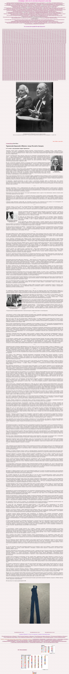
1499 (41, 51)
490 (49, 5)
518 (9, 36)
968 (45, 42)
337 (32, 33)
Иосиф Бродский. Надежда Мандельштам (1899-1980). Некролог (45, 11)
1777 (5, 56)
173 (19, 31)
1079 (59, 44)
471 (60, 35)
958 (29, 42)
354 (60, 33)
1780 (10, 56)
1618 (16, 53)
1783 (16, 56)
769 (39, 39)
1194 (26, 46)
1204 (45, 46)
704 (60, 38)
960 (32, 42)
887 (40, 41)
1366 (39, 49)
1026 (20, 43)
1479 (3, 51)
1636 (51, 53)
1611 (3, 53)
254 (24, 32)
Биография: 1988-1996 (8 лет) (30, 3)
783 (62, 39)
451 (27, 35)
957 (27, 42)
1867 (51, 57)
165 (6, 31)
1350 (8, 49)
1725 (32, 55)
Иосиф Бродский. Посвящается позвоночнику (41, 10)
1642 (62, 53)
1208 (53, 46)
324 (11, 33)
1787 (24, 56)
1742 (64, 55)
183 (35, 31)
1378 (62, 49)
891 (47, 41)
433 (62, 34)
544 (52, 36)
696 (47, 38)
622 (52, 37)
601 (17, 37)
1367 (41, 49)
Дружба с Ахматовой (37, 5)
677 (14, 38)
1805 (59, 56)
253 (22, 32)
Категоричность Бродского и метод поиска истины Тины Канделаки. (43, 20)
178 (27, 31)
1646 (7, 54)
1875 (3, 58)
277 (62, 32)
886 (39, 41)
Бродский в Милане (39, 7)
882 (32, 41)
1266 (37, 47)
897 (57, 41)
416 (34, 34)
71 (52, 29)
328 (24, 7)
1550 (12, 52)
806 (35, 40)
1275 (55, 47)
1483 (10, 51)
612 (35, 37)
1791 (32, 56)
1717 (16, 55)
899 (60, 41)
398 (4, 34)
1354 (16, 49)
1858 (33, 57)
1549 (10, 52)
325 (12, 33)
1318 (10, 48)
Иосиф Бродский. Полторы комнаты (17, 14)
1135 (39, 45)
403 (12, 34)
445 (17, 35)
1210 (57, 46)
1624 (28, 53)
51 (23, 29)
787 (4, 40)
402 (11, 34)
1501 (45, 51)
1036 (39, 43)
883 (34, 41)
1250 (7, 47)
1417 (10, 50)
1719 (20, 55)
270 (50, 32)
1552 (16, 52)
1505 (53, 51)
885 (37, 41)
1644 (3, 54)
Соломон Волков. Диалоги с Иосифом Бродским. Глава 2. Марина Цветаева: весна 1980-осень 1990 (46, 15)
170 (14, 31)
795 (17, 40)
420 (40, 34)
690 (37, 38)
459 (40, 35)
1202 (41, 46)
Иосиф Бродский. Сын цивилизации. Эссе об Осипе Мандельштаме (15, 9)
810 (42, 40)
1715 (12, 55)
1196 (30, 46)
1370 (47, 49)
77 (60, 29)
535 (37, 36)
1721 (24, 55)
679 (17, 38)
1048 (62, 43)
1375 (57, 49)
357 (65, 33)
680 (19, 38)
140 (29, 30)
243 (6, 32)
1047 (60, 43)
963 (37, 42)
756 (17, 39)
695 (45, 38)
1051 (5, 44)
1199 (35, 46)
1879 (10, 58)
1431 (37, 50)
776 (50, 39)
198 (44, 5)
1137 (43, 45)
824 (65, 40)
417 (35, 34)
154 (52, 30)
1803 (55, 56)
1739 (59, 55)
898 (58, 41)
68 (48, 29)
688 (32, 38)
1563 (37, 52)
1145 (59, 45)
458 (39, 35)
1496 (35, 51)
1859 (35, 57)
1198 (33, 46)
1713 (8, 55)
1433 (41, 50)
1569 (49, 52)
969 (47, 42)
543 (50, 36)
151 (47, 30)
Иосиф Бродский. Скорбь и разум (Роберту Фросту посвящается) (29, 13)
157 (57, 30)
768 (37, 39)
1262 (30, 47)
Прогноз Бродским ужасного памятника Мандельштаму (44, 19)
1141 (51, 45)
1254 (14, 47)
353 (58, 33)
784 (63, 39)
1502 (47, 51)
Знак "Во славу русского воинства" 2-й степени (56, 22)
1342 (57, 48)
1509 (60, 51)
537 (40, 36)
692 (40, 38)
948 (12, 42)
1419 (14, 50)
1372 (51, 49)
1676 (64, 54)
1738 (57, 55)
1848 (14, 57)
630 (65, 37)
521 (14, 36)
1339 (51, 48)
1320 (14, 48)
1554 (20, 52)
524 (19, 36)
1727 (35, 55)
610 (32, 37)
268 (47, 32)
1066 (33, 44)
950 (16, 42)
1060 (22, 44)
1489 (22, 51)
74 (56, 29)
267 (45, 32)
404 (14, 34)
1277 (59, 47)
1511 (64, 51)
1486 (16, 51)
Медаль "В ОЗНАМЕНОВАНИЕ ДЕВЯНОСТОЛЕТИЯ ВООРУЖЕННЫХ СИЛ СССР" (19, 22)
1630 (39, 53)
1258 (22, 47)
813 (47, 40)
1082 (64, 44)
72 (53, 29)
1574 (59, 52)
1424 (24, 50)
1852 (22, 57)
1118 (7, 45)
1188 (14, 46)
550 (62, 36)
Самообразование (39, 4)
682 (22, 38)
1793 (35, 56)
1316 (7, 48)
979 (63, 42)
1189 (16, 46)
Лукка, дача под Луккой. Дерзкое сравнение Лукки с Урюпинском (54, 7)
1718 (18, 55)
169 (12, 31)
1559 (30, 52)
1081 (62, 44)
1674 (60, 54)
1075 (51, 44)
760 (24, 39)
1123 (16, 45)
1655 (24, 54)
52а (26, 29)
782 (60, 39)
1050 (3, 44)
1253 (12, 47)
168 (11, 31)
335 (29, 33)
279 (65, 32)
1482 (8, 51)
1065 (32, 44)
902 (65, 41)
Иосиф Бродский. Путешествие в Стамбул (30, 14)
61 (38, 29)
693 (42, 38)
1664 (41, 54)
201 (65, 31)
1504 (51, 51)
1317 (8, 48)
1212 (60, 46)
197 (58, 31)
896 (55, 41)
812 (45, 40)
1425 (26, 50)
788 (6, 40)
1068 (37, 44)
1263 (32, 47)
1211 (59, 46)
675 (11, 38)
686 (29, 38)
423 (45, 34)
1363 (33, 49)
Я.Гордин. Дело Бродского (28, 5)
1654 (22, 54)
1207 (51, 46)
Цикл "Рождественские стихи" (59, 3)
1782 (14, 56)
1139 (47, 45)
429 (55, 34)
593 (4, 37)
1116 (3, 45)
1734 (49, 55)
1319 (12, 48)
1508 (59, 51)
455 (34, 35)
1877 (7, 58)
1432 (39, 50)
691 (39, 38)
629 (63, 37)
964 (39, 42)
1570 (51, 52)
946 (9, 42)
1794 (37, 56)
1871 (59, 57)
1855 (28, 57)
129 (11, 30)
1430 (35, 50)
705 (62, 38)
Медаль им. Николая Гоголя (53, 21)
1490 (24, 51)
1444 (62, 50)
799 (24, 40)
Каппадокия (9, 8)
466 (52, 35)
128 (9, 30)
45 (15, 29)
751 (9, 39)
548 (58, 36)
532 (32, 36)
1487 (18, 51)
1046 (59, 43)
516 (6, 36)
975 (57, 42)
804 (32, 40)
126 (6, 30)
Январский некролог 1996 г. (15, 6)
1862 (41, 57)
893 (50, 41)
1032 (32, 43)
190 (47, 31)
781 (58, 39)
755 (16, 39)
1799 (47, 56)
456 (35, 35)
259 (32, 32)
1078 (57, 44)
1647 (8, 54)
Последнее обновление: (34, 23)
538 (42, 36)
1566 (43, 52)
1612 (5, 53)
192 (50, 31)
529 (27, 36)
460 (42, 35)
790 (9, 40)
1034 (35, 43)
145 (37, 30)
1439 (53, 50)
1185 (8, 46)
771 (42, 39)
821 (60, 40)
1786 (22, 56)
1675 (62, 54)
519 (11, 36)
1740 (60, 55)
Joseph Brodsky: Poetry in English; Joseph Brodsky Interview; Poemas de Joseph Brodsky (24, 21)
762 (27, 39)
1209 (55, 46)
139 (27, 30)
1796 (41, 56)
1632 (43, 53)
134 (19, 30)
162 (65, 30)
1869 (55, 57)
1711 (5, 55)
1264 (33, 47)
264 (40, 32)
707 (65, 38)
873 (17, 41)
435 (65, 34)
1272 (49, 47)
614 (39, 37)
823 (63, 40)
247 (12, 32)
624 (55, 37)
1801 (51, 56)
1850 (18, 57)
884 (35, 41)
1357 (22, 49)
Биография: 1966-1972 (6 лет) (9, 3)
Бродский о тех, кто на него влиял (46, 13)
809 (40, 40)
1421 (18, 50)
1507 (57, 51)
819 (57, 40)
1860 (37, 57)
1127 (24, 45)
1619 (18, 53)
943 (4, 42)
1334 (41, 48)
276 (60, 32)
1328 (30, 48)
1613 (7, 53)
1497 (37, 51)
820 (58, 40)
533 (34, 36)
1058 (18, 44)
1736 (53, 55)
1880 (12, 58)
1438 (51, 50)
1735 (51, 55)
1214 (64, 46)
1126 (22, 45)
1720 (22, 55)
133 (17, 30)
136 (22, 30)
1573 (57, 52)
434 (63, 34)
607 (27, 37)
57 (33, 29)
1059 (20, 44)
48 (19, 29)
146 (39, 30)
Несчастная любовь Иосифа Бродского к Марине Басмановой (52, 4)
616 (42, 37)
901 (63, 41)
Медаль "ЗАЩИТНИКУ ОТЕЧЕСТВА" (41, 22)
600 (16, 37)
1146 (60, 45)
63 (41, 29)
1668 (49, 54)
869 (11, 41)
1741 (62, 55)
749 (6, 39)
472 (62, 35)
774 (47, 39)
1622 (24, 53)
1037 (41, 43)
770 (40, 39)
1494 (32, 51)
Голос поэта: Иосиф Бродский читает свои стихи (20, 4)
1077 (55, 44)
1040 (47, 43)
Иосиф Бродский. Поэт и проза (60, 9)
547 (57, 36)
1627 (33, 53)
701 (55, 38)
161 (63, 30)
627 (60, 37)
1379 (64, 49)
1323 (20, 48)
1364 (35, 49)
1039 (45, 43)
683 (24, 38)
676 (12, 38)
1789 (28, 56)
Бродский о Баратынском (23, 8)
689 (35, 38)
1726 (33, 55)
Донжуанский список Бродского (59, 19)
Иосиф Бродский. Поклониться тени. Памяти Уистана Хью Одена (23, 11)
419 (39, 34)
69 (49, 29)
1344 (60, 48)
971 (50, 42)
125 (4, 30)
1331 (35, 48)
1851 (20, 57)
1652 (18, 54)
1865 (47, 57)
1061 (24, 44)
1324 (22, 48)
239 (47, 5)
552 (65, 36)
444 (16, 35)
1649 (12, 54)
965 (40, 42)
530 (29, 36)
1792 (33, 56)
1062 (26, 44)
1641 (60, 53)
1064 (30, 44)
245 (9, 32)
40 (8, 29)
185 (39, 31)
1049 (64, 43)
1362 (32, 49)
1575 (60, 52)
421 (42, 34)
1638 (55, 53)
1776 (3, 56)
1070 (41, 44)
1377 (60, 49)
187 (42, 31)
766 (34, 39)
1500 (43, 51)
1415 (7, 50)
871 (14, 41)
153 (50, 30)
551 (63, 36)
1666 (45, 54)
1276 (57, 47)
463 (47, 35)
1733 (47, 55)
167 (9, 31)
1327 (28, 48)
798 (22, 40)
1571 (53, 52)
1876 (5, 58)
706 (63, 38)
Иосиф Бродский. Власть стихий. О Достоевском (46, 9)
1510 (62, 51)
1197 (32, 46)
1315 (5, 48)
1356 (20, 49)
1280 (64, 47)
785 (65, 39)
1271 (47, 47)
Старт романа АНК (8, 19)
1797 (43, 56)
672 (6, 38)
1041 (49, 43)
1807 (62, 56)
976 (58, 42)
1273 (51, 47)
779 (55, 39)
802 (29, 40)
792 (12, 40)
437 (4, 35)
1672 (57, 54)
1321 (16, 48)
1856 (30, 57)
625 (57, 37)
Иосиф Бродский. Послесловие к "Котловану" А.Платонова (18, 12)
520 (12, 36)
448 (22, 35)
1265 (35, 47)
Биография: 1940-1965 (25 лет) (57, 2)
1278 (60, 47)
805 (34, 40)
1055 (12, 44)
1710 (3, 55)
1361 (30, 49)
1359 (26, 49)
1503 (49, 51)
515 (4, 36)
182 (34, 31)
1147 (62, 45)
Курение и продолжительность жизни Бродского (23, 20)
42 (11, 29)
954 (22, 42)
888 (42, 41)
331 (22, 33)
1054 (10, 44)
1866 (49, 57)
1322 (18, 48)
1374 (55, 49)
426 (50, 34)
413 (29, 34)
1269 (43, 47)
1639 (57, 53)
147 (40, 30)
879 (27, 41)
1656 (26, 54)
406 (17, 34)
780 (57, 39)
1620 (20, 53)
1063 (28, 44)
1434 (43, 50)
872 (16, 41)
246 (11, 32)
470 (58, 35)
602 (19, 37)
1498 (39, 51)
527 (24, 36)
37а (4, 29)
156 (55, 30)
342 (40, 33)
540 (45, 36)
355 (62, 33)
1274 (53, 47)
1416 (8, 50)
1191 (20, 46)
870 (12, 41)
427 (52, 34)
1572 (55, 52)
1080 (60, 44)
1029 (26, 43)
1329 (32, 48)
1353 (14, 49)
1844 (7, 57)
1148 (64, 45)
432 (60, 34)
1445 (64, 50)
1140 (49, 45)
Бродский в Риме (32, 7)
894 (52, 41)
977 (60, 42)
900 (62, 41)
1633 (45, 53)
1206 (49, 46)
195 (55, 31)
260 (34, 32)
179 (29, 31)
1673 (59, 54)
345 (45, 33)
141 (63, 5)
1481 (7, 51)
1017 (3, 43)
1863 (43, 57)
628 (62, 37)
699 (52, 38)
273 (55, 32)
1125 (20, 45)
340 (37, 33)
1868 (53, 57)
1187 (12, 46)
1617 (14, 53)
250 (17, 32)
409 (22, 34)
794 (16, 40)
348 (50, 33)
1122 (14, 45)
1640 (59, 53)
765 (32, 39)
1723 (28, 55)
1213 (62, 46)
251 (19, 32)
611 (34, 37)
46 (16, 29)
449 (24, 35)
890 (45, 41)
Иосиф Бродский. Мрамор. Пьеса (32, 9)
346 (47, 33)
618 (45, 37)
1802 (53, 56)
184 (37, 31)
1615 (10, 53)
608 (29, 37)
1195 (28, 46)
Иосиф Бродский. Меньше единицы (59, 13)
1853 (24, 57)
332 (24, 33)
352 (57, 33)
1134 (37, 45)
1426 (28, 50)
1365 (37, 49)
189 (45, 31)
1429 (33, 50)
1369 (45, 49)
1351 (10, 49)
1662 (37, 54)
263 (39, 32)
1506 (55, 51)
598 (12, 37)
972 (52, 42)
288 (49, 2)
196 (57, 31)
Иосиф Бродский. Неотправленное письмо (35, 8)
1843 (5, 57)
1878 (8, 58)
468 (55, 35)
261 (35, 32)
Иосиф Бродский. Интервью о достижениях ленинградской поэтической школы (20, 10)
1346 (64, 48)
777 (52, 39)
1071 (43, 44)
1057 (16, 44)
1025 (18, 43)
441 (11, 35)
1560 (32, 52)
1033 (33, 43)
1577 (64, 52)
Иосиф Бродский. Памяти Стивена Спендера (11, 13)
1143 (55, 45)
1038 (43, 43)
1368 (43, 49)
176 (24, 31)
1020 (8, 43)
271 (52, 32)
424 (47, 34)
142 (32, 30)
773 (45, 39)
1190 (18, 46)
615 (40, 37)
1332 (37, 48)
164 (4, 31)
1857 (32, 57)
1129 (28, 45)
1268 (41, 47)
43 (12, 29)
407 (19, 34)
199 (62, 31)
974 (55, 42)
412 (27, 34)
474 (65, 35)
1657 (28, 54)
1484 (12, 51)
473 (63, 35)
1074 (49, 44)
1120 (10, 45)
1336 (45, 48)
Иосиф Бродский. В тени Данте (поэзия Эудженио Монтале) (48, 14)
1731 (43, 55)
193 (52, 31)
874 (19, 41)
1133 (35, 45)
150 (45, 30)
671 (50, 2)
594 (6, 37)
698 (50, 38)
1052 (7, 44)
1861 (39, 57)
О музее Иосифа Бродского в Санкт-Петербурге (37, 2)
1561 (33, 52)
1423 (22, 50)
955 (24, 42)
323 (9, 33)
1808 (64, 56)
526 (22, 36)
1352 (12, 49)
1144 (57, 45)
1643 (64, 53)
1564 (39, 52)
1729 (39, 55)
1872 (60, 57)
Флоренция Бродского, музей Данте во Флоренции (12, 7)
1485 (14, 51)
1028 (24, 43)
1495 (33, 51)
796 (19, 40)
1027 (22, 43)
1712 (7, 55)
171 (16, 31)
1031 (30, 43)
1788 (26, 56)
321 (6, 33)
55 (30, 29)
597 (11, 37)
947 (11, 42)
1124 (18, 45)
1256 (18, 47)
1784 (18, 56)
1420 (16, 50)
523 (17, 36)
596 (9, 37)
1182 (3, 46)
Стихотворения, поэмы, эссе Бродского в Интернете (44, 3)
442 (12, 35)
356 (63, 33)
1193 (24, 46)
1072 (45, 44)
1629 (37, 53)
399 (6, 34)
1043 (53, 43)
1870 (57, 57)
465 (50, 35)
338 (34, 33)
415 (32, 34)
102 (46, 5)
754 (14, 39)
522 (16, 36)
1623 (26, 53)
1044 (55, 43)
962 (35, 42)
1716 (14, 55)
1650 (14, 54)
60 (37, 29)
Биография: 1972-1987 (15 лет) (20, 3)
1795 (39, 56)
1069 (39, 44)
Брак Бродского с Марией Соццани (41, 6)
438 (6, 35)
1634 (47, 53)
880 (29, 41)
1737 (55, 55)
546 (55, 36)
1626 (32, 53)
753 (12, 39)
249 (16, 32)
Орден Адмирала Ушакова (43, 21)
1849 (16, 57)
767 (35, 39)
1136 (41, 45)
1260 (26, 47)
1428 (32, 50)
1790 (30, 56)
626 (58, 37)
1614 (8, 53)
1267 (39, 47)
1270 (45, 47)
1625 (30, 53)
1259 (24, 47)
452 (29, 35)
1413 (3, 50)
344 (26, 7)
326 (14, 33)
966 (42, 42)
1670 (53, 54)
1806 (60, 56)
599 (14, 37)
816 (52, 40)
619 (47, 37)
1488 (20, 51)
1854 (26, 57)
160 (62, 30)
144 (35, 30)
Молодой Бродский (32, 4)
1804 (57, 56)
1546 (5, 52)
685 (27, 38)
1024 (16, 43)
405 (16, 34)
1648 (10, 54)
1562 (35, 52)
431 (58, 34)
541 (47, 36)
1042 (51, 43)
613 (37, 37)
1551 (14, 52)
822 (62, 40)
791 (11, 40)
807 (37, 40)
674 (9, 38)
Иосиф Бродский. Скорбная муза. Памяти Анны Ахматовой (52, 8)
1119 (8, 45)
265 (42, 32)
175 (22, 31)
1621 (22, 53)
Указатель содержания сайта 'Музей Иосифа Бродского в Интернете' (18, 2)
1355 (18, 49)
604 (22, 37)
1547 (7, 52)
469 (57, 35)
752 (11, 39)
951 (17, 42)
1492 (28, 51)
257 (29, 32)
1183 (5, 46)
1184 (7, 46)
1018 (5, 43)
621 (50, 37)
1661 (35, 54)
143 (34, 30)
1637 (53, 53)
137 (24, 30)
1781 (12, 56)
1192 (22, 46)
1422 (20, 50)
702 (57, 38)
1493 (30, 51)
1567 (45, 52)
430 (57, 34)
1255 (16, 47)
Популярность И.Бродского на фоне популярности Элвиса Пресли (23, 19)
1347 (3, 49)
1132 (33, 45)
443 (14, 35)
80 (64, 29)
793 (14, 40)
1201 (39, 46)
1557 (26, 52)
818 (55, 40)
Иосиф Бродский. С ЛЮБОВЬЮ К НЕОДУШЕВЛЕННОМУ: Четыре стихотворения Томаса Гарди (44, 12)
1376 (59, 49)
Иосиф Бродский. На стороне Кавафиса (55, 10)
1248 (3, 47)
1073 (47, 44)
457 (37, 35)
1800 (49, 56)
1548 (8, 52)
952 (19, 42)
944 (6, 42)
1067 (35, 44)
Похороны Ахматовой (55, 5)
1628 (35, 53)
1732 (45, 55)
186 (40, 31)
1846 (10, 57)
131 (14, 30)
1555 (22, 52)
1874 (64, 57)
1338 (49, 48)
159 (60, 30)
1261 (28, 47)
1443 (60, 50)
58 (34, 29)
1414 (5, 50)
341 (39, 33)
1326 (26, 48)
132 (16, 30)
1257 (20, 47)
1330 (33, 48)
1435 (45, 50)
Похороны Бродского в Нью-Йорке (27, 16)
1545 (3, 52)
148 (42, 30)
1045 (57, 43)
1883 (18, 58)
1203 (43, 46)
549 (60, 36)
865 (4, 41)
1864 (45, 57)
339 (35, 33)
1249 (5, 47)
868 (9, 41)
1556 (24, 52)
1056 (14, 44)
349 (52, 33)
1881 (14, 58)
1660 (33, 54)
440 (9, 35)
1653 (20, 54)
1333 (39, 48)
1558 (28, 52)
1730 (41, 55)
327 (16, 33)
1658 (30, 54)
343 (42, 33)
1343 (59, 48)
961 (34, 42)
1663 (39, 54)
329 (19, 33)
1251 (8, 47)
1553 (18, 52)
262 (37, 32)
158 (58, 30)
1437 (49, 50)
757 (19, 39)
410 (24, 34)
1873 (62, 57)
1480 (5, 51)
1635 (49, 53)
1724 (30, 55)
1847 (12, 57)
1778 (7, 56)
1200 (37, 46)
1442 (59, 50)
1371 (49, 49)
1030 (28, 43)
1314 (3, 48)
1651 (16, 54)
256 (27, 32)
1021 (10, 43)
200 (63, 31)
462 (45, 35)
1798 (45, 56)
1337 (47, 48)
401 (9, 34)
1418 (12, 50)
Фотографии (9, 4)
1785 (20, 56)
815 (50, 40)
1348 (5, 49)
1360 (28, 49)
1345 (62, 48)
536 (39, 36)
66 (45, 29)
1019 (7, 43)
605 (24, 37)
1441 (57, 50)
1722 (26, 55)
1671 (55, 54)
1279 (62, 47)
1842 (3, 57)
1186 (10, 46)
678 (16, 38)
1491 (26, 51)
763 (29, 39)
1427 (30, 50)
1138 (45, 45)
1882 (16, 58)
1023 (14, 43)
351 (27, 7)
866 (6, 41)
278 (63, 32)
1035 (37, 43)
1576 (62, 52)
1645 (5, 54)
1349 (7, 49)
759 (22, 39)
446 (19, 35)
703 (58, 38)
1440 (55, 50)
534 (35, 36)
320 (4, 33)
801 (27, 40)
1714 (10, 55)
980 (65, 42)
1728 (37, 55)
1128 (26, 45)
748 (4, 39)
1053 (8, 44)
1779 (8, 56)
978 (62, 42)
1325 (24, 48)
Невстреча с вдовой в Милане (53, 6)
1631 (41, 53)
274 (57, 32)
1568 (47, 52)
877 (24, 41)
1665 (43, 54)
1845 (8, 57)
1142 (53, 45)
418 (37, 34)
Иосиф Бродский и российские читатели (28, 6)
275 (58, 32)
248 (14, 32)
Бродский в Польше (15, 8)
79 (63, 29)
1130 (30, 45)
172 (17, 31)
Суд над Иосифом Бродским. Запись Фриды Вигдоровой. (14, 5)
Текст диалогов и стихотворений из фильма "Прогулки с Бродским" (18, 15)
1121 (12, 45)
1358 (24, 49)
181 (32, 31)
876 (22, 41)
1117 (5, 45)
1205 (47, 46)
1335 (43, 48)
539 (50, 5)
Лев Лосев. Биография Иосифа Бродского (40, 16)
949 (14, 42)
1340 (53, 48)
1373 (53, 49)
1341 (55, 48)
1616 (12, 53)
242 (4, 32)
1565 (41, 52)
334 (27, 33)
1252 (10, 47)
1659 (32, 54)
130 (12, 30)
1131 (32, 45)
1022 (12, 43)
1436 (47, 50)
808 (39, 40)
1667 (47, 54)
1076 (53, 44)
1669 (51, 54)
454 (32, 35)
